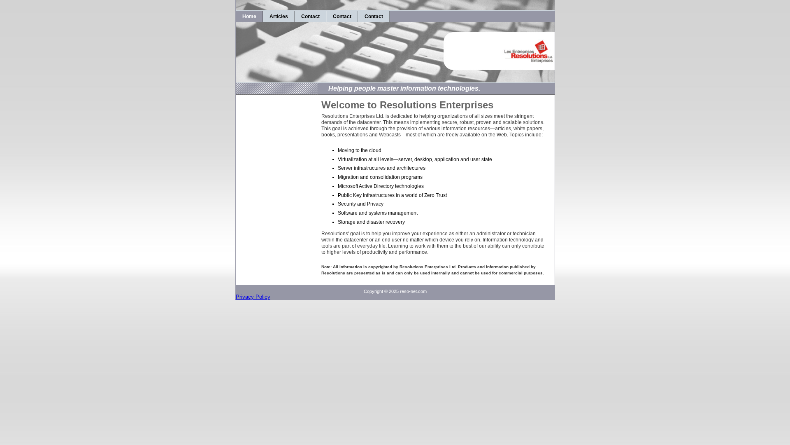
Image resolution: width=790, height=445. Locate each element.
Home (249, 16)
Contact (310, 16)
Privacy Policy (253, 297)
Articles (279, 16)
